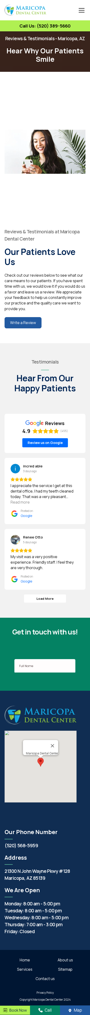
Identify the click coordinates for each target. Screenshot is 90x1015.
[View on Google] (15, 468)
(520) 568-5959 (21, 845)
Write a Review (23, 322)
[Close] (52, 745)
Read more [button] (20, 502)
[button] (80, 10)
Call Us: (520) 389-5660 (45, 26)
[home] (25, 10)
